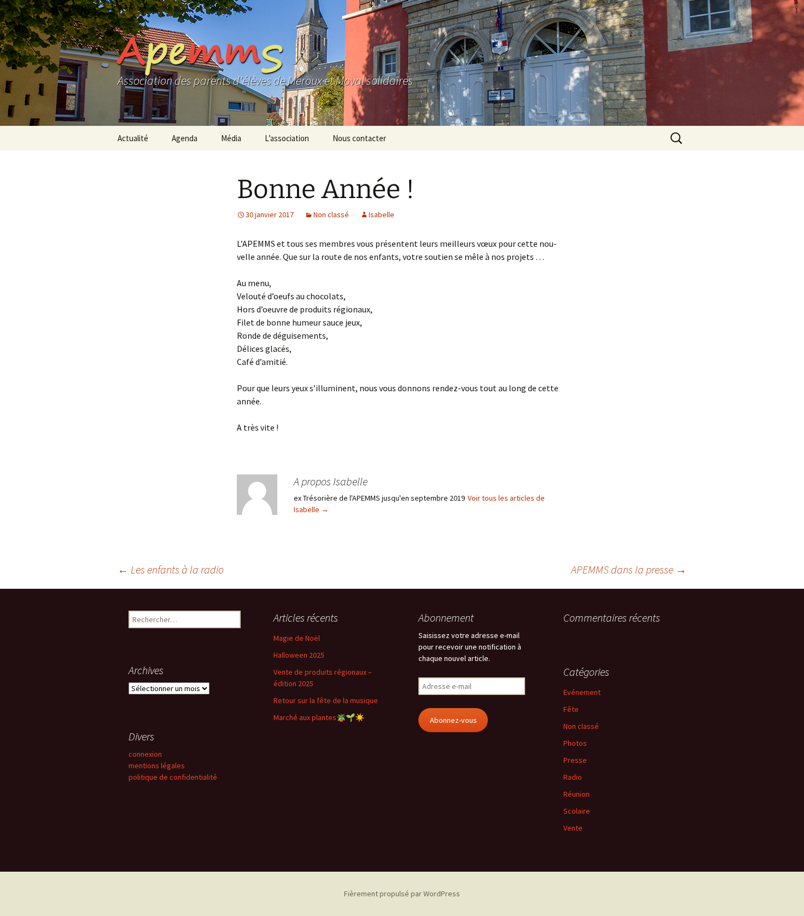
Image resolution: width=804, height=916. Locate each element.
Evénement (582, 692)
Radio (572, 777)
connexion (145, 754)
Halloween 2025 (298, 655)
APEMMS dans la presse (628, 569)
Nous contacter (359, 138)
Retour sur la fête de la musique (325, 700)
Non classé (331, 214)
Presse (575, 760)
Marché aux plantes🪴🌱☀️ (318, 717)
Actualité (133, 138)
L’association (287, 138)
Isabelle (381, 214)
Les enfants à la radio (171, 569)
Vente (572, 828)
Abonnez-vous (453, 720)
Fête (571, 709)
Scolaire (576, 811)
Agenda (184, 138)
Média (231, 138)
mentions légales (157, 765)
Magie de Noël (296, 638)
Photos (575, 743)
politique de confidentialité (173, 777)
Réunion (576, 794)
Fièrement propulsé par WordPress (402, 893)
